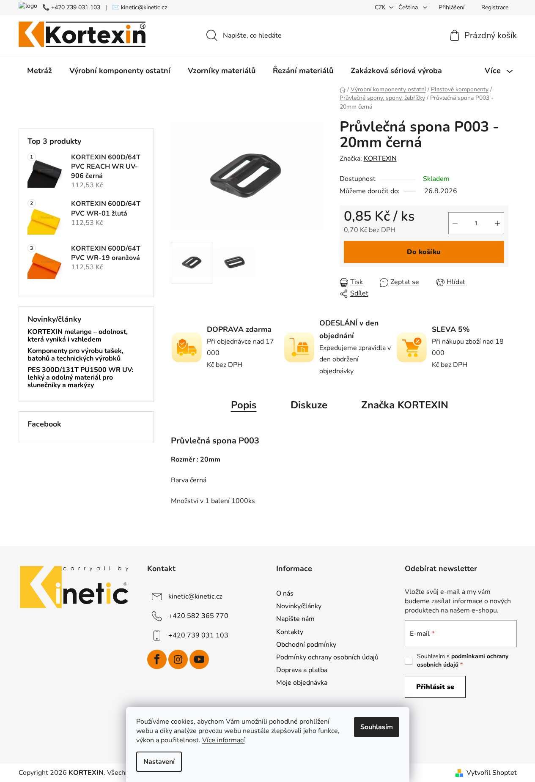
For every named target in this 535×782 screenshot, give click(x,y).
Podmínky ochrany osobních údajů (327, 657)
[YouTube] (199, 659)
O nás (285, 593)
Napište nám (295, 618)
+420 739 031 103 (198, 635)
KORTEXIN (380, 158)
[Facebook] (157, 659)
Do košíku (424, 252)
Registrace (494, 7)
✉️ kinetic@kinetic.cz (139, 7)
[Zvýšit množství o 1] (497, 223)
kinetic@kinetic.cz (195, 596)
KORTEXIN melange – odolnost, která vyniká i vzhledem (77, 335)
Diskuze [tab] (309, 405)
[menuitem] (39, 70)
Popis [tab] (244, 405)
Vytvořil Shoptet (491, 772)
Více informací (223, 740)
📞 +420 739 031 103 (71, 7)
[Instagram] (178, 659)
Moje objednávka (301, 682)
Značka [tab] (404, 405)
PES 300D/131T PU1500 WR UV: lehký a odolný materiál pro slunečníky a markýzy (80, 377)
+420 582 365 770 (198, 616)
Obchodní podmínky (306, 644)
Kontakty (289, 632)
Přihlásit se (435, 687)
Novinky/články (298, 606)
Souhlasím (376, 727)
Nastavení (159, 761)
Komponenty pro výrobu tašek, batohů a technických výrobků (75, 354)
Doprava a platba (301, 670)
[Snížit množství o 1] (455, 223)
